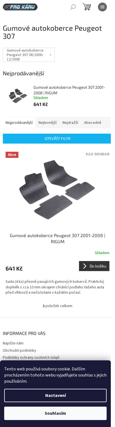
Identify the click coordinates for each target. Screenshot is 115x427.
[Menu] (102, 7)
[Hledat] (73, 7)
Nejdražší (70, 123)
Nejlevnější (48, 123)
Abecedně (92, 123)
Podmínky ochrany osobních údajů (31, 357)
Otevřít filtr (58, 138)
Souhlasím (55, 413)
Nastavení (55, 395)
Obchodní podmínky (19, 350)
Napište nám (13, 343)
